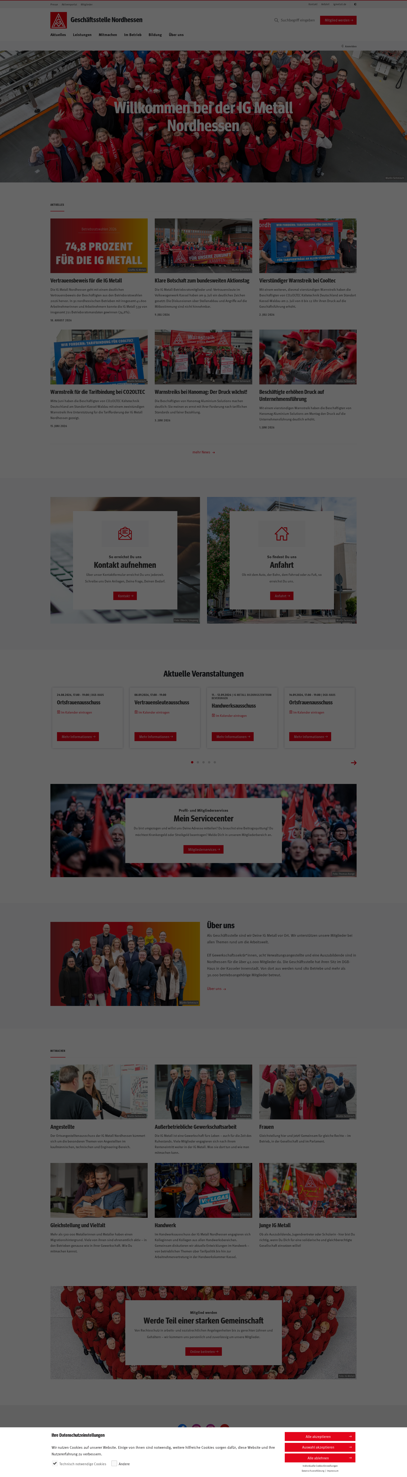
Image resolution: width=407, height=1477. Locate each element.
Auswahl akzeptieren (318, 1447)
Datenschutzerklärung (313, 1470)
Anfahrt (325, 4)
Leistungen (82, 34)
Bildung (155, 34)
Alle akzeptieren (318, 1436)
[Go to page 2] (198, 762)
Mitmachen (108, 34)
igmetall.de (339, 4)
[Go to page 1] (192, 762)
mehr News (201, 451)
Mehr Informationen (77, 736)
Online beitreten (202, 1351)
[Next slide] (354, 762)
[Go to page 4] (209, 762)
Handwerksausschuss (234, 705)
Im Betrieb (133, 34)
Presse (54, 4)
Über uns (176, 34)
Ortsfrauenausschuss (78, 702)
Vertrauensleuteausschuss (161, 702)
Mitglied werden (337, 19)
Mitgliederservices (202, 849)
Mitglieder (87, 4)
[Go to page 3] (203, 762)
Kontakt (313, 4)
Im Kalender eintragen (76, 712)
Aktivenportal (69, 4)
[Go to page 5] (215, 762)
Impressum (332, 1470)
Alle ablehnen (318, 1457)
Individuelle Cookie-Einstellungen (320, 1465)
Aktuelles (58, 34)
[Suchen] (276, 20)
